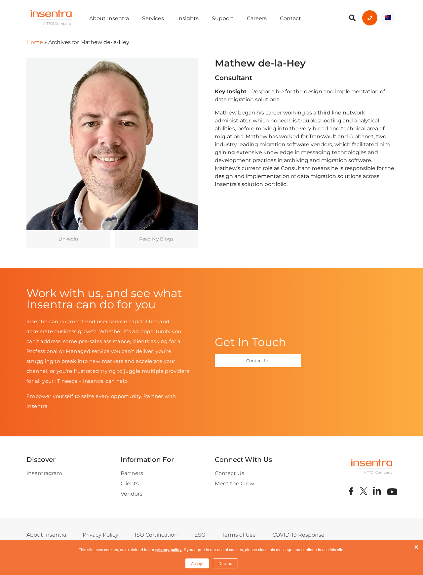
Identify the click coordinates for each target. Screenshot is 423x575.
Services (153, 18)
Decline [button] (225, 563)
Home (34, 42)
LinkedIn (68, 239)
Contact (290, 18)
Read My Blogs (156, 239)
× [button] (416, 546)
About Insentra (109, 18)
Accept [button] (197, 563)
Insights (188, 18)
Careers (257, 18)
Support (223, 18)
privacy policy (168, 550)
